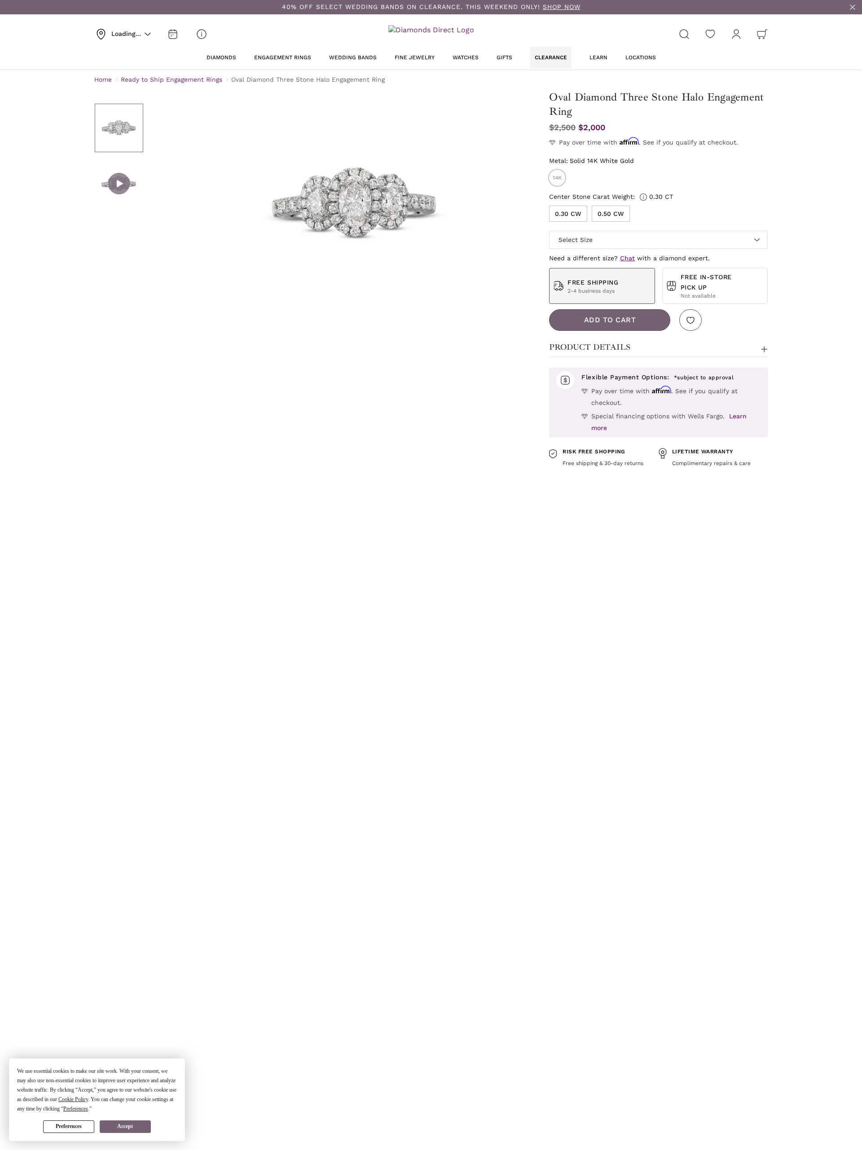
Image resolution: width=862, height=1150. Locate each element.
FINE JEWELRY (415, 57)
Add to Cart (610, 320)
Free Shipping (592, 282)
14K (557, 178)
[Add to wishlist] (690, 320)
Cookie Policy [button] (73, 1099)
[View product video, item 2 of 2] (119, 183)
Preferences (69, 1126)
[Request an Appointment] (173, 34)
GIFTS (504, 57)
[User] (736, 34)
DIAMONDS (221, 57)
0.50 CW (611, 213)
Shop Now (562, 6)
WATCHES (466, 57)
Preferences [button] (75, 1109)
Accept (125, 1126)
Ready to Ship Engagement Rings (171, 79)
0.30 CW (568, 213)
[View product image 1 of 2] (119, 128)
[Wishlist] (710, 34)
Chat (627, 258)
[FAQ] (201, 34)
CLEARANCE (551, 57)
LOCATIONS (640, 57)
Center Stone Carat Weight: (611, 196)
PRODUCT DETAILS (589, 347)
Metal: (591, 160)
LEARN (598, 57)
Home (103, 79)
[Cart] (762, 34)
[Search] (684, 34)
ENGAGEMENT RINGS (282, 57)
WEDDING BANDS (353, 57)
